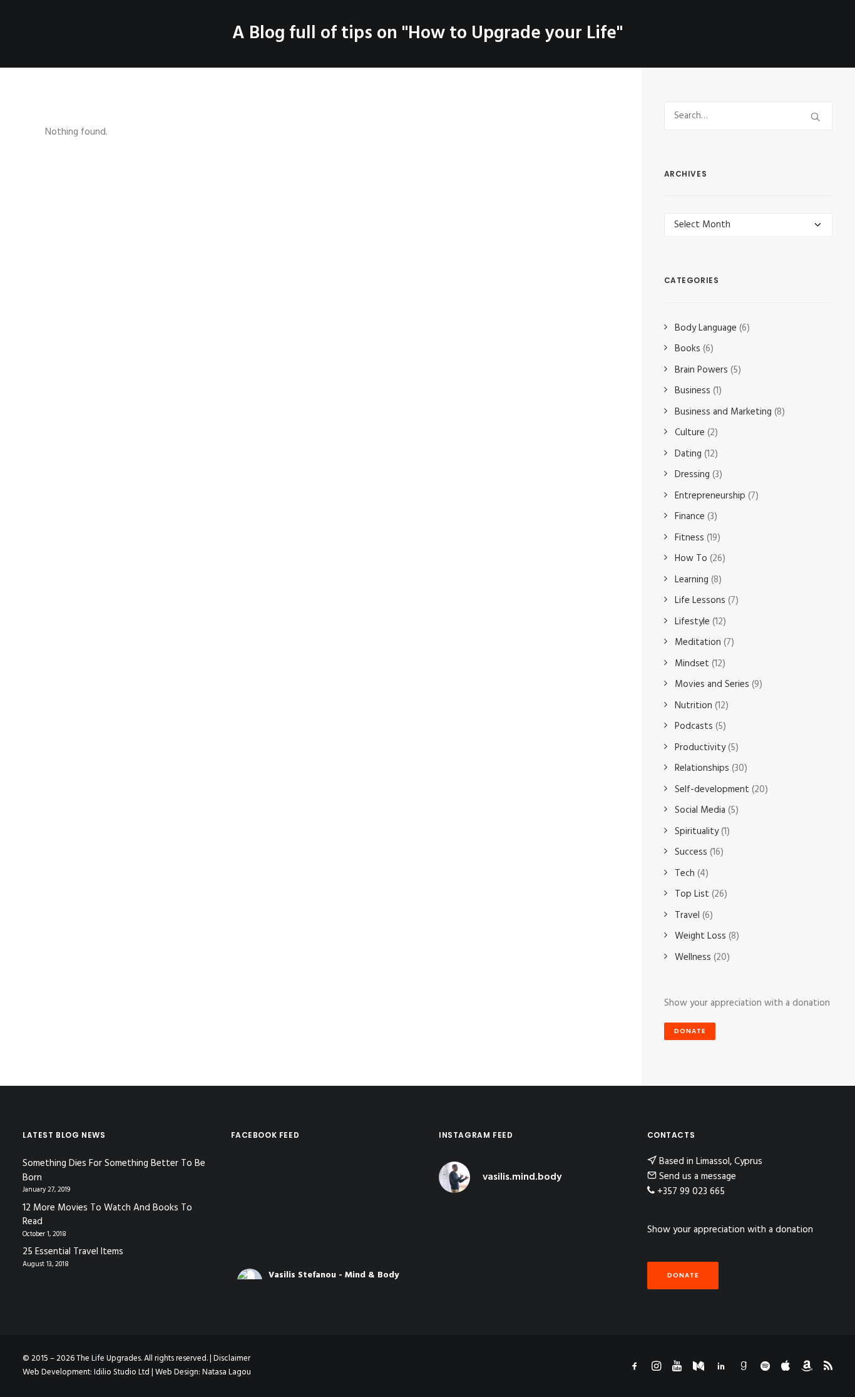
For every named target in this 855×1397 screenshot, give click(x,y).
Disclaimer (231, 1358)
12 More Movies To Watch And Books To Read (107, 1215)
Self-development (712, 789)
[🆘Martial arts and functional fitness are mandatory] (555, 1219)
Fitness (689, 537)
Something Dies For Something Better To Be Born (114, 1171)
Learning (692, 579)
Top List (692, 894)
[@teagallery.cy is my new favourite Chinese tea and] (604, 1279)
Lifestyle (692, 621)
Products (521, 24)
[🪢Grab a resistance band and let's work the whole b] (604, 1219)
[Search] (748, 115)
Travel (687, 915)
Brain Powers (701, 370)
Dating (688, 453)
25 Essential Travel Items (73, 1252)
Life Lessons (700, 600)
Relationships (702, 768)
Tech (685, 873)
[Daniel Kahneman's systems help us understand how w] (460, 1219)
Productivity (700, 747)
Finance (690, 516)
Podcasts (694, 726)
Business (692, 390)
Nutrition (693, 705)
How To (691, 558)
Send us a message (697, 1176)
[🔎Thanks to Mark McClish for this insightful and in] (508, 1249)
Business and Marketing (723, 412)
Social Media (700, 810)
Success (691, 852)
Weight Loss (700, 936)
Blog (317, 24)
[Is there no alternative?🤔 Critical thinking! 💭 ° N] (555, 1249)
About (273, 24)
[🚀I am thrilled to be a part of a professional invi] (508, 1279)
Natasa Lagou (226, 1372)
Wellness (693, 957)
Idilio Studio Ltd (122, 1372)
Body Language (706, 328)
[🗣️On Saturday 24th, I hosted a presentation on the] (555, 1279)
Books (687, 348)
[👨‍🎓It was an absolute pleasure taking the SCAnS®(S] (460, 1279)
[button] (826, 24)
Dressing (692, 474)
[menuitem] (229, 24)
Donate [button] (689, 1031)
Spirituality (697, 831)
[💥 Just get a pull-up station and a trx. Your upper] (604, 1249)
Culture (690, 432)
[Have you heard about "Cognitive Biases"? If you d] (508, 1219)
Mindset (692, 663)
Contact (583, 24)
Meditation (698, 642)
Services (450, 24)
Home (229, 24)
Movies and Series (712, 684)
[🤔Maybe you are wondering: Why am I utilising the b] (460, 1249)
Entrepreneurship (710, 495)
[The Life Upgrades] (379, 24)
